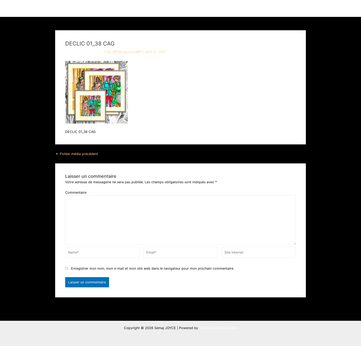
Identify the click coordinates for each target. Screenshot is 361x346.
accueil (188, 8)
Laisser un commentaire (84, 52)
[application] (214, 8)
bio (251, 8)
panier (293, 8)
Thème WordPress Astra (218, 328)
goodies (271, 8)
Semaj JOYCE (78, 8)
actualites (231, 8)
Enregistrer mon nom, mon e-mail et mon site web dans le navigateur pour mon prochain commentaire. (152, 268)
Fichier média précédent (77, 153)
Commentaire (75, 192)
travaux (206, 8)
